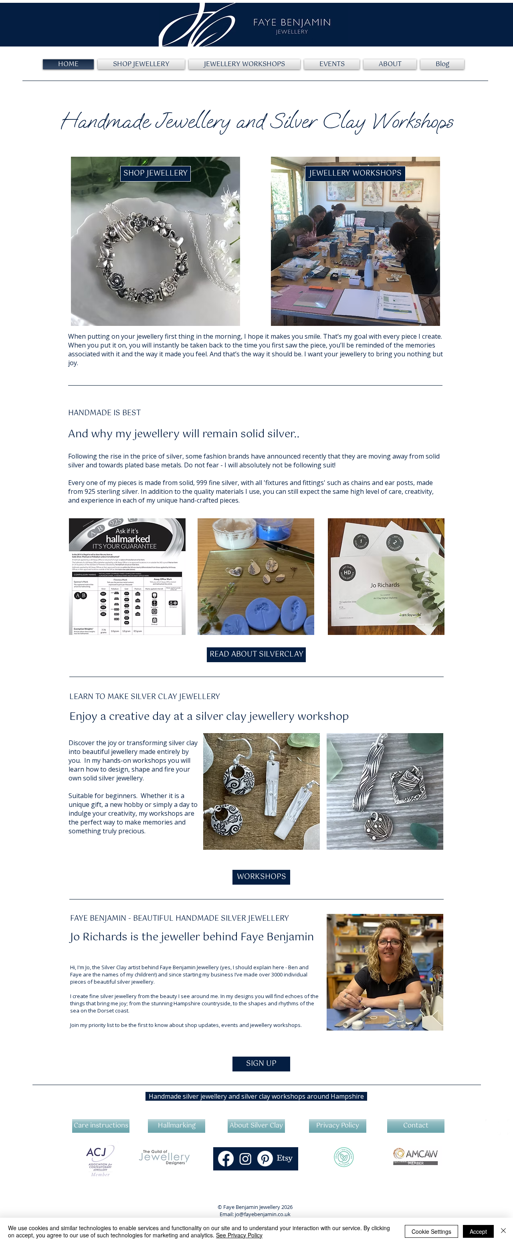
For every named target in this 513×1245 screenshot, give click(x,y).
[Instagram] (245, 1158)
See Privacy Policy (239, 1235)
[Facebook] (226, 1158)
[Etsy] (285, 1158)
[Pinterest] (265, 1158)
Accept (478, 1231)
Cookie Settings (431, 1231)
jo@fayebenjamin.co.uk (263, 1214)
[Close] (503, 1231)
